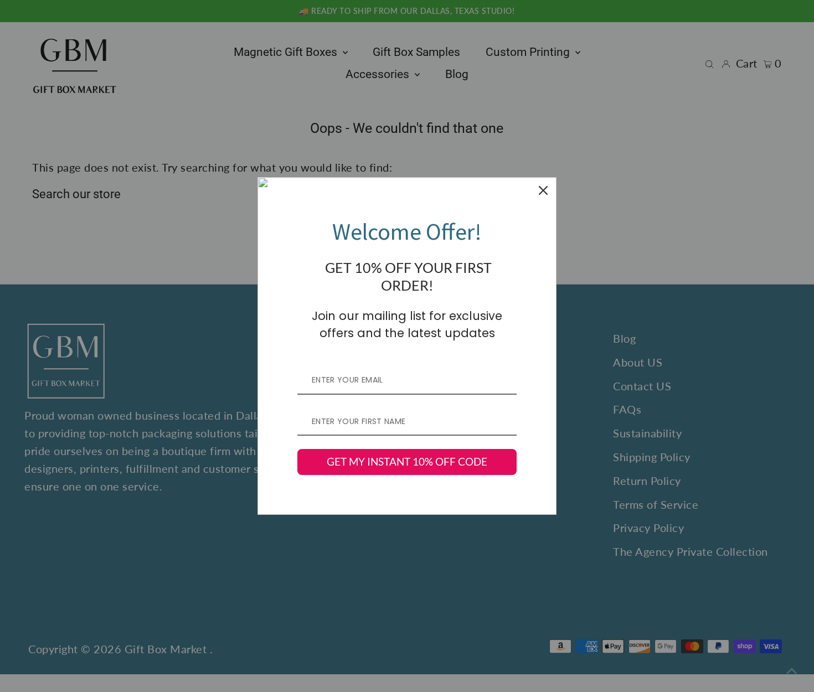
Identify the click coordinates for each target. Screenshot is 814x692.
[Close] (543, 190)
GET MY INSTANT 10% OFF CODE (407, 461)
